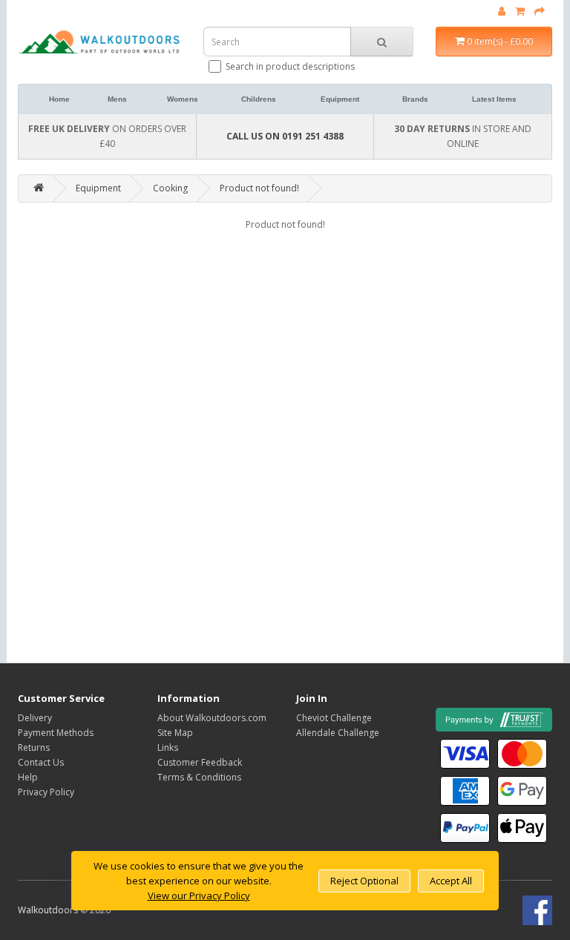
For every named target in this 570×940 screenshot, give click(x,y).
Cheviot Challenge (334, 717)
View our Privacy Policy (199, 895)
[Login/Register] (501, 11)
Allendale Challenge (337, 732)
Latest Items (494, 99)
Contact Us (41, 762)
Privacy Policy (46, 792)
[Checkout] (539, 11)
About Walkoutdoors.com (211, 717)
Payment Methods (56, 732)
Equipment (340, 99)
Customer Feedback (199, 762)
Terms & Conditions (199, 777)
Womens (182, 99)
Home (59, 99)
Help (28, 777)
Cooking (170, 188)
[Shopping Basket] (520, 11)
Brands (415, 99)
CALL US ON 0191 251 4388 (285, 136)
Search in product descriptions (290, 66)
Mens (117, 99)
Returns (34, 747)
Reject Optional (364, 880)
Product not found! (259, 188)
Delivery (35, 717)
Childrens (258, 99)
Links (167, 747)
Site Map (175, 732)
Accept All (451, 880)
